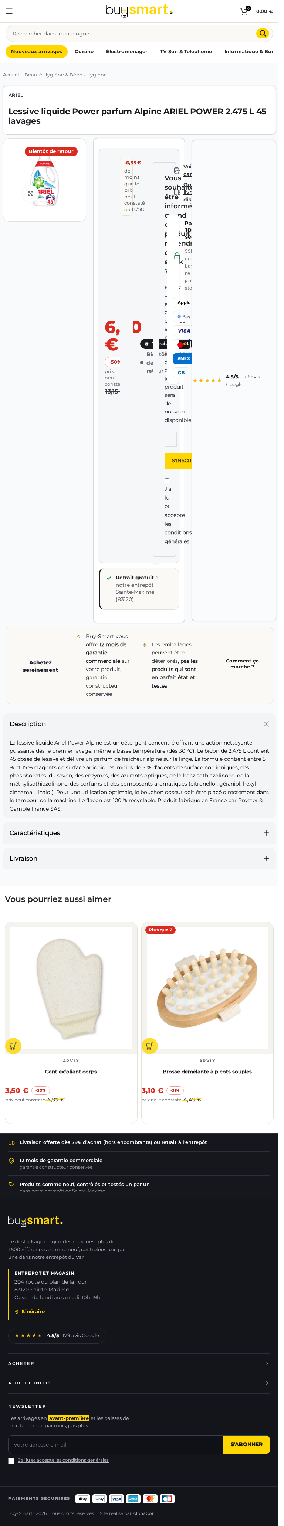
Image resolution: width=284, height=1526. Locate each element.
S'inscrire (185, 460)
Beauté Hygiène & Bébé (53, 75)
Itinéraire (33, 1311)
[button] (13, 1046)
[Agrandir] (31, 193)
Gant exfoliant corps (71, 1071)
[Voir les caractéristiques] (177, 170)
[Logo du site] (139, 10)
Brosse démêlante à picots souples (207, 1071)
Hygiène (96, 75)
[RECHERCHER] (262, 33)
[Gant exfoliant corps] (71, 988)
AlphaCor (143, 1513)
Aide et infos (29, 1383)
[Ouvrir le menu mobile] (9, 11)
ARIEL (16, 95)
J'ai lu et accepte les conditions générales (63, 1460)
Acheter (21, 1363)
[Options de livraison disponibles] (177, 192)
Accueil (12, 75)
